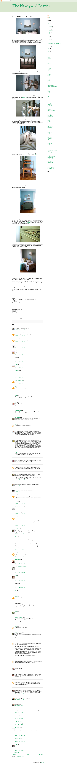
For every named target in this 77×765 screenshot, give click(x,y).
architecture (49, 58)
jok (15, 386)
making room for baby (24, 321)
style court (49, 139)
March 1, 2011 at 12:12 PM (19, 693)
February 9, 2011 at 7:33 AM (19, 485)
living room (49, 84)
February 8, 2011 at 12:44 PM (20, 329)
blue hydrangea (50, 105)
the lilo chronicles (50, 163)
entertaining (49, 74)
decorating (16, 321)
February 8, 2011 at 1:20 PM (19, 361)
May (49, 36)
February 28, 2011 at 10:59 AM (20, 685)
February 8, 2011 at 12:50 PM (20, 335)
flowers (49, 75)
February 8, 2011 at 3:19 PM (19, 377)
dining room (49, 70)
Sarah (16, 430)
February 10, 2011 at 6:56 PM (20, 580)
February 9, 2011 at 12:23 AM (20, 479)
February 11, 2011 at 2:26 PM (20, 593)
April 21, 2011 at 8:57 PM (19, 712)
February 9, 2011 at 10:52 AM (20, 503)
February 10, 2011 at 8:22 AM (20, 563)
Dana (16, 611)
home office (49, 81)
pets (48, 87)
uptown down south (51, 167)
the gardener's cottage (51, 142)
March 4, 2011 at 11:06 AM (19, 699)
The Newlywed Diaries (31, 6)
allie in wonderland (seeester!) (52, 150)
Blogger (42, 762)
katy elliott (49, 121)
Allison (16, 536)
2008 (49, 51)
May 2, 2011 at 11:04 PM (19, 718)
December (50, 26)
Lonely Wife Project (18, 410)
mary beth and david (51, 157)
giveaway (49, 79)
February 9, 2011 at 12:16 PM (20, 525)
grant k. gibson (50, 114)
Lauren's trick (24, 97)
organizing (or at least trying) (52, 86)
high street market (50, 116)
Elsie (16, 575)
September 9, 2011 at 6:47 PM (20, 735)
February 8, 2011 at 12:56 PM (20, 347)
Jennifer (16, 642)
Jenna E (16, 667)
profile (49, 91)
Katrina (16, 744)
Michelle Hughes (17, 727)
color (48, 64)
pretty (48, 90)
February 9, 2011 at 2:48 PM (19, 549)
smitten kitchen (50, 138)
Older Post (41, 754)
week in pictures (50, 95)
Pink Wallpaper (17, 417)
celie (15, 552)
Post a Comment (16, 752)
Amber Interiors (17, 439)
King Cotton (30, 182)
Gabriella (16, 364)
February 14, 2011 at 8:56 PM (20, 614)
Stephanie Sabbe (17, 559)
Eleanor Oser (17, 370)
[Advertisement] (60, 194)
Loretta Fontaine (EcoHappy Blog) (20, 566)
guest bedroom (15, 39)
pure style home (50, 133)
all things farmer (50, 104)
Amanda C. (16, 338)
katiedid (49, 120)
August (50, 32)
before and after (50, 62)
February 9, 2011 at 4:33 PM (19, 556)
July (49, 33)
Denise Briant (17, 528)
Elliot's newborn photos (27, 222)
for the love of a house (18, 632)
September (50, 30)
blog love (49, 63)
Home (28, 754)
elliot (19, 321)
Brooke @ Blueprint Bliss (19, 380)
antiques (49, 57)
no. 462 (49, 131)
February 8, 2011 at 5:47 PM (19, 392)
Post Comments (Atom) (20, 756)
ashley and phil (50, 152)
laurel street (49, 122)
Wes (49, 17)
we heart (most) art (51, 168)
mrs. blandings (50, 127)
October (50, 29)
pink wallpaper (50, 132)
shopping (49, 92)
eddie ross (49, 109)
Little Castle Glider (18, 738)
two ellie (49, 144)
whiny (48, 96)
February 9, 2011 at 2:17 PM (19, 533)
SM (15, 424)
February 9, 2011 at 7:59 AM (19, 491)
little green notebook (51, 125)
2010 (49, 48)
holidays (49, 80)
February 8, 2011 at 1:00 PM (19, 354)
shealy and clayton (50, 161)
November (50, 27)
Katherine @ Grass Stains (19, 673)
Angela (16, 626)
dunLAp (49, 155)
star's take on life (50, 162)
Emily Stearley (17, 452)
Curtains (13, 308)
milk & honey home (50, 126)
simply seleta (49, 137)
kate (15, 590)
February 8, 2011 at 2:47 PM (19, 367)
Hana (16, 395)
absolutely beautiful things (52, 103)
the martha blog (50, 143)
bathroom (49, 59)
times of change (50, 166)
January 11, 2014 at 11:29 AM (19, 750)
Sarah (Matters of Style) (18, 721)
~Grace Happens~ (18, 344)
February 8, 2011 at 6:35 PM (19, 407)
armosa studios (50, 151)
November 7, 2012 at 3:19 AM (20, 741)
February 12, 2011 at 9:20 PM (20, 608)
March (50, 39)
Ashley (16, 350)
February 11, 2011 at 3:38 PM (20, 600)
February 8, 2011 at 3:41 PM (19, 383)
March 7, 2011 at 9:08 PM (19, 705)
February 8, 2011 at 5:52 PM (19, 399)
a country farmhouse (51, 100)
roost (48, 136)
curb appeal (49, 68)
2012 (49, 23)
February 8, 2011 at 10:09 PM (20, 469)
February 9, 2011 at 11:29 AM (20, 513)
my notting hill (50, 128)
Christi (16, 660)
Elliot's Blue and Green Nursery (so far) (54, 43)
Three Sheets (18, 153)
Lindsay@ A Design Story (19, 617)
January (50, 46)
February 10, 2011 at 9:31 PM (20, 587)
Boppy (35, 154)
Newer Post (14, 754)
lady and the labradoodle (51, 156)
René (16, 402)
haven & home (50, 115)
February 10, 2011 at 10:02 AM (20, 572)
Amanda (16, 596)
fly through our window (51, 110)
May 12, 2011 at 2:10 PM (19, 724)
